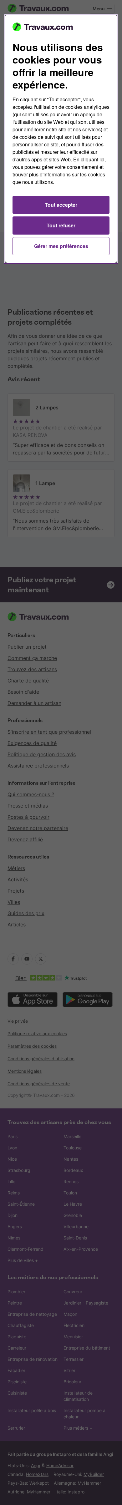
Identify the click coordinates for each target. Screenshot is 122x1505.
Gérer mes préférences (61, 246)
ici (101, 159)
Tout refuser (61, 225)
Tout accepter (61, 204)
